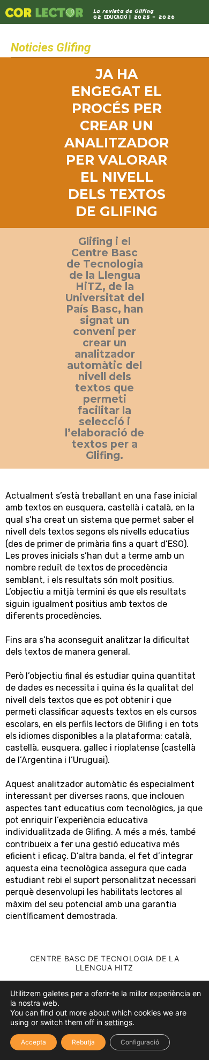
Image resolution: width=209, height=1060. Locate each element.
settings (118, 1022)
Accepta (33, 1042)
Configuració (140, 1042)
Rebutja (83, 1042)
